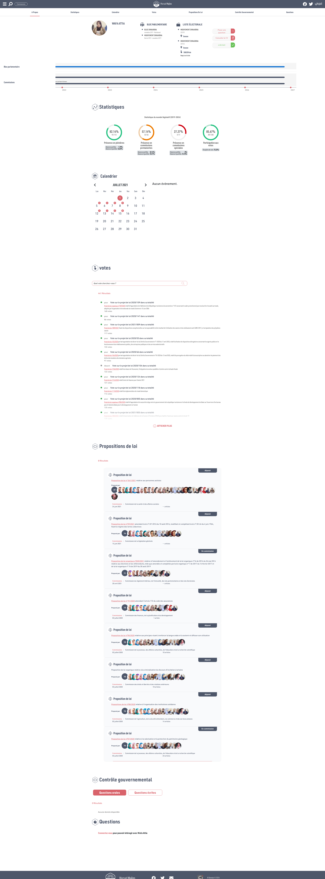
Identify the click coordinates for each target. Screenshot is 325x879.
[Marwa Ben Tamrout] (203, 490)
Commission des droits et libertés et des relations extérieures (147, 684)
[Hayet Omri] (155, 490)
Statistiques (75, 12)
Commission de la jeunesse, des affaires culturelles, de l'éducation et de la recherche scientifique (160, 650)
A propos (35, 12)
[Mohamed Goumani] (207, 490)
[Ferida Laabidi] (143, 711)
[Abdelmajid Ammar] (166, 677)
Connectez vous (105, 833)
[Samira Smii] (196, 490)
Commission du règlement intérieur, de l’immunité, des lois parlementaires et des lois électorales (160, 581)
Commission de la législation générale (139, 541)
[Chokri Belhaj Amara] (155, 573)
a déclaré (221, 45)
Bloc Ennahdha (150, 29)
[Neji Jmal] (132, 573)
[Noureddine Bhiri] (122, 490)
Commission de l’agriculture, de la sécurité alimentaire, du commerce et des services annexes (158, 719)
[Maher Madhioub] (144, 490)
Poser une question (222, 31)
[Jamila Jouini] (159, 490)
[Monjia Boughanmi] (113, 496)
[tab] (120, 197)
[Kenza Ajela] (158, 642)
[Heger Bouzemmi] (141, 490)
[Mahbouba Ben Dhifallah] (133, 490)
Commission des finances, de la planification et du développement (149, 615)
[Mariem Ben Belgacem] (199, 490)
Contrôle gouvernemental (244, 12)
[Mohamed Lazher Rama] (177, 490)
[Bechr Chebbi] (151, 573)
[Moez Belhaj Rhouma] (151, 533)
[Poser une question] (214, 31)
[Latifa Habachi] (143, 533)
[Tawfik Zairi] (177, 642)
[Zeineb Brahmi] (132, 533)
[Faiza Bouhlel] (174, 490)
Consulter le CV (222, 38)
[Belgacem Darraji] (181, 490)
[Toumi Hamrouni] (210, 490)
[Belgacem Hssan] (170, 490)
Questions (289, 12)
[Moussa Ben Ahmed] (188, 490)
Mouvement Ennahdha (153, 35)
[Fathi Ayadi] (148, 490)
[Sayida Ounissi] (129, 573)
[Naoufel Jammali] (152, 490)
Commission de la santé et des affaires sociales (142, 504)
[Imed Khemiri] (137, 490)
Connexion (21, 4)
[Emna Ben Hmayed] (126, 490)
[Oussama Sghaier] (140, 608)
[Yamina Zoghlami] (163, 490)
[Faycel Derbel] (185, 490)
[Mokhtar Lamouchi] (169, 642)
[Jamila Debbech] (129, 711)
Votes (154, 12)
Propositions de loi (195, 12)
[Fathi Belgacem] (169, 533)
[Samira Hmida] (192, 490)
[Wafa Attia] (166, 490)
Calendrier (115, 12)
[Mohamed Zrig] (130, 490)
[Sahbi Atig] (118, 490)
